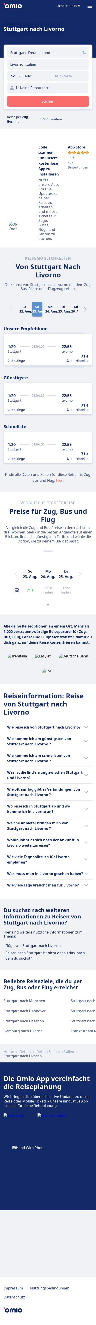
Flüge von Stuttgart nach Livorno (33, 945)
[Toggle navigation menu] (89, 6)
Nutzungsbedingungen (49, 1288)
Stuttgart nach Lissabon (24, 1021)
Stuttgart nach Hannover (25, 1010)
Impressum (13, 1288)
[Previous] (15, 574)
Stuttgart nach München (24, 1000)
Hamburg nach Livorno (23, 1030)
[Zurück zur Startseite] (13, 6)
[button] (27, 76)
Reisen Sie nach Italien (55, 1051)
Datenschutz (14, 1297)
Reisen (25, 1051)
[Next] (85, 309)
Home (9, 1051)
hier (59, 480)
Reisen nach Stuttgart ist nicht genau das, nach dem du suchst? (45, 955)
